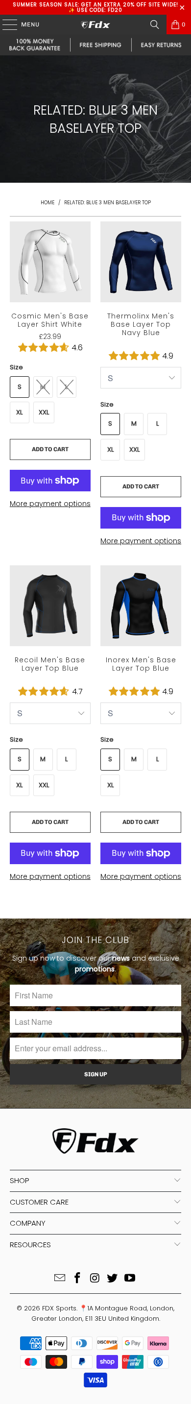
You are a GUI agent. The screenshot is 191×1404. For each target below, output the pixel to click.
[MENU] (5, 24)
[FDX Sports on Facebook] (77, 1279)
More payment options (50, 503)
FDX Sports (59, 1308)
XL (19, 412)
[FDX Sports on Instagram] (95, 1279)
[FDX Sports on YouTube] (130, 1279)
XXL (44, 412)
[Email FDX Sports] (60, 1279)
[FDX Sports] (95, 24)
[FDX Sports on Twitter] (112, 1279)
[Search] (154, 24)
